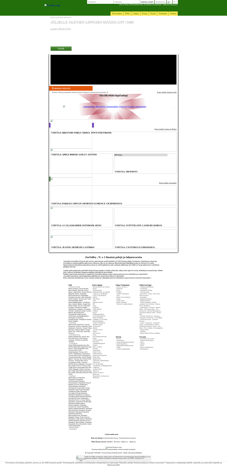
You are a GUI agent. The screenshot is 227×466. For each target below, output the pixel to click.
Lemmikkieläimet (99, 316)
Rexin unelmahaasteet (79, 425)
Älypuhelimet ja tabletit (101, 292)
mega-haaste (74, 427)
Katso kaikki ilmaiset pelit (167, 92)
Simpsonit (96, 326)
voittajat (163, 13)
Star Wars (96, 299)
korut (95, 313)
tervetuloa (117, 13)
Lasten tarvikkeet (99, 323)
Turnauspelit (144, 292)
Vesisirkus (79, 318)
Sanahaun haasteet (75, 379)
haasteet (72, 376)
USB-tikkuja (97, 309)
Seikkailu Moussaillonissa (77, 294)
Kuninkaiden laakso (152, 325)
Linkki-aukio (77, 292)
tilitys (118, 347)
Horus (155, 326)
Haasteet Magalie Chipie (77, 416)
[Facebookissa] (121, 434)
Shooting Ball (73, 301)
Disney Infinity (97, 340)
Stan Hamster (86, 297)
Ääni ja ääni (97, 347)
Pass (142, 345)
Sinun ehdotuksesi (146, 347)
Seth (141, 328)
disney (95, 349)
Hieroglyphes (158, 328)
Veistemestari (73, 319)
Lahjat (136, 13)
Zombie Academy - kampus (150, 316)
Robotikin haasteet (82, 412)
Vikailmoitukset (73, 420)
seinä (153, 13)
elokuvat (96, 371)
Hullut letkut (72, 306)
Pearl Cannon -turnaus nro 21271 (79, 359)
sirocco (71, 333)
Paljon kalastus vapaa (148, 302)
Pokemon (96, 362)
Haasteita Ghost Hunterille (77, 424)
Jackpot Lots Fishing (146, 304)
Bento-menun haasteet (76, 378)
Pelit (127, 13)
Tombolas (143, 289)
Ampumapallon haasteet (77, 405)
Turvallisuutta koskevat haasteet (79, 396)
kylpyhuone (97, 359)
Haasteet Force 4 (74, 400)
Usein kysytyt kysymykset (125, 342)
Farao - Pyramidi (146, 323)
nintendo (96, 378)
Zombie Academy (81, 340)
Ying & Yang (87, 328)
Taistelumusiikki (80, 311)
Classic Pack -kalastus (149, 305)
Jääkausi (96, 367)
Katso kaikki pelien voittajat (150, 333)
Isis (159, 326)
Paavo (95, 345)
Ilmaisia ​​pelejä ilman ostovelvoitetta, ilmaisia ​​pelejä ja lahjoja (113, 449)
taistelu (71, 342)
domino (78, 326)
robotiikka (84, 295)
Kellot (95, 297)
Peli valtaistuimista (99, 337)
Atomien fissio (83, 290)
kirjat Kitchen (97, 354)
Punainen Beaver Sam (147, 313)
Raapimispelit (145, 301)
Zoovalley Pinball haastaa (77, 393)
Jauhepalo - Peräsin (147, 307)
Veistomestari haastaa (76, 381)
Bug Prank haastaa (82, 390)
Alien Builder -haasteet (84, 422)
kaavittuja (72, 323)
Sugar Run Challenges (83, 402)
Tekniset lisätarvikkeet (101, 360)
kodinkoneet (97, 290)
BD (94, 304)
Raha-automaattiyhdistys (75, 301)
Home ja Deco (98, 372)
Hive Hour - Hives (146, 294)
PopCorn (79, 328)
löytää (61, 48)
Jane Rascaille (149, 309)
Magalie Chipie (73, 294)
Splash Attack (77, 304)
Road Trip (71, 331)
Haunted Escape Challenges (78, 398)
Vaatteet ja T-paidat (100, 319)
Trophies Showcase (146, 318)
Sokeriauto (72, 316)
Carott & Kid (144, 330)
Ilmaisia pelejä (74, 287)
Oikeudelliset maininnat (125, 345)
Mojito (83, 330)
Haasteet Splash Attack (76, 403)
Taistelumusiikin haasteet (77, 391)
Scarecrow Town (85, 299)
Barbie (95, 328)
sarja (95, 331)
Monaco (71, 330)
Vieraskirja (120, 340)
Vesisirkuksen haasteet (76, 383)
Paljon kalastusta (74, 337)
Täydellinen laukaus (75, 309)
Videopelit (96, 350)
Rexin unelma (73, 289)
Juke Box (87, 331)
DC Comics (97, 333)
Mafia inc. (124, 442)
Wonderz (117, 442)
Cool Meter (158, 318)
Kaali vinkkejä (98, 318)
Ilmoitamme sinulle (147, 339)
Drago (88, 330)
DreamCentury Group (110, 438)
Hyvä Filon (80, 325)
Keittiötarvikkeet (98, 314)
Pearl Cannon (87, 292)
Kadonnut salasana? (148, 5)
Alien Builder (72, 290)
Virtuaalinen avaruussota (77, 314)
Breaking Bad (97, 325)
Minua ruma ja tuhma (101, 287)
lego (94, 306)
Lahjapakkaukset (99, 343)
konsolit (96, 342)
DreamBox (73, 429)
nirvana (85, 326)
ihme (95, 289)
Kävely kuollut (98, 302)
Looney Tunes (98, 330)
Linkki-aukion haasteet (84, 419)
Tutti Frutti (79, 331)
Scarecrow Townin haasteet (78, 407)
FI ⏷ (175, 2)
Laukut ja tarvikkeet (100, 294)
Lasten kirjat (97, 369)
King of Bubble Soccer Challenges (79, 383)
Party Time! (97, 352)
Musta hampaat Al (154, 311)
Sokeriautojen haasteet (76, 386)
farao (144, 13)
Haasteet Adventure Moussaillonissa (75, 414)
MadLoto (133, 442)
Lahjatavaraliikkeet (146, 287)
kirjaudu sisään (147, 2)
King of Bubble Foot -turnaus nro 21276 (78, 349)
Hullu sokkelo (73, 299)
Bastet (150, 328)
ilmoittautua (160, 2)
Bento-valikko (73, 321)
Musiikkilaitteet (98, 321)
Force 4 (80, 306)
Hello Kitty (96, 357)
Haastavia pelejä (146, 290)
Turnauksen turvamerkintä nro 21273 (79, 356)
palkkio (95, 311)
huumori (96, 307)
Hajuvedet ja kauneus (101, 376)
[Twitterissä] (119, 434)
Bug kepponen (79, 313)
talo (94, 301)
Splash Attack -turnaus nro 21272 (80, 358)
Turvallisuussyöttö (80, 307)
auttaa (173, 13)
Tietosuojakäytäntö (123, 349)
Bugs (70, 292)
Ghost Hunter (83, 289)
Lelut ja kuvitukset (99, 295)
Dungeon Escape (74, 297)
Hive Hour (74, 338)
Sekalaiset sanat (85, 319)
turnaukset (73, 343)
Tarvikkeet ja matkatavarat (102, 366)
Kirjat (94, 338)
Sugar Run (86, 304)
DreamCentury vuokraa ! (127, 438)
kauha (77, 330)
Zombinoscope (145, 319)
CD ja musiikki (98, 364)
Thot (145, 328)
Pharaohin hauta (145, 326)
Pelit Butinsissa (74, 335)
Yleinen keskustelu (147, 340)
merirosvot (72, 325)
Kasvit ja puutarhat (100, 355)
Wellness (96, 374)
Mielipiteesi (144, 349)
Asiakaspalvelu (122, 344)
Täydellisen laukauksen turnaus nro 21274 (79, 354)
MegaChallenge (145, 299)
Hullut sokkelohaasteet (76, 408)
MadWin (110, 442)
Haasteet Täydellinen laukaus (79, 395)
